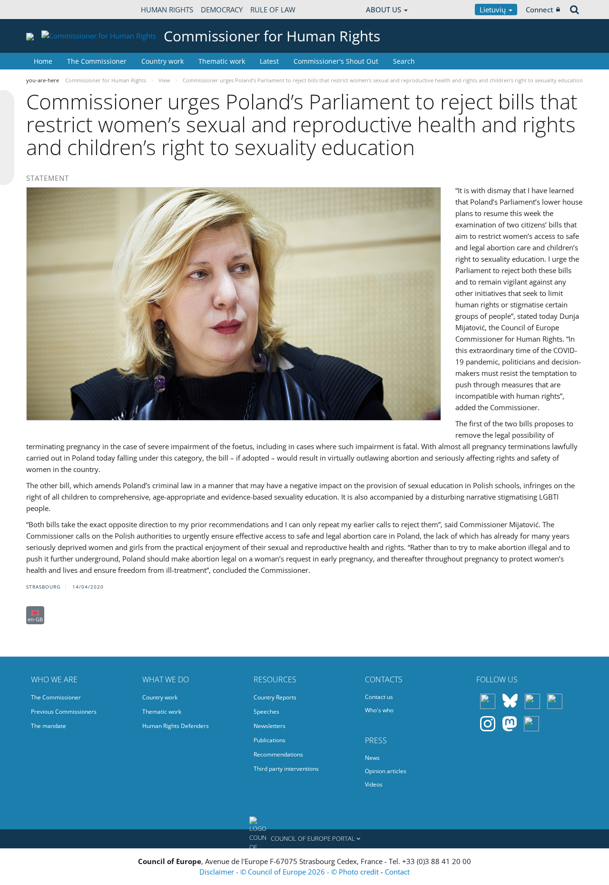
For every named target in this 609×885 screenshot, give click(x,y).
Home (43, 61)
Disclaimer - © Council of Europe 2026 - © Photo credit (290, 871)
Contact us (379, 697)
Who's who (379, 710)
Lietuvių (494, 9)
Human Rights (167, 9)
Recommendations (278, 754)
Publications (269, 740)
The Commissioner (97, 61)
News (372, 758)
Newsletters (269, 726)
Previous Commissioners (64, 712)
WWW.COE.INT (50, 9)
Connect (539, 9)
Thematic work (221, 61)
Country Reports (275, 697)
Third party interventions (286, 769)
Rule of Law (272, 9)
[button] (304, 838)
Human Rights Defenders (175, 726)
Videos (374, 784)
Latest (269, 61)
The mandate (48, 726)
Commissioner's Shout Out (336, 61)
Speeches (266, 712)
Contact (397, 871)
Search (404, 61)
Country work (162, 61)
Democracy (222, 9)
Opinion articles (385, 771)
